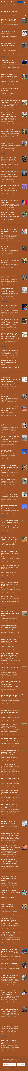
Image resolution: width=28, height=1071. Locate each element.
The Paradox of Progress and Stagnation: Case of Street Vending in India (9, 320)
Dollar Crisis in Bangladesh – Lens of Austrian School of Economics (8, 920)
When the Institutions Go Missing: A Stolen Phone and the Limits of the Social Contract (10, 173)
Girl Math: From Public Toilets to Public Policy (10, 20)
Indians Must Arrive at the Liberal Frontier (9, 822)
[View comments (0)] (8, 40)
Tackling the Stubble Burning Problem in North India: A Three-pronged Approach (10, 539)
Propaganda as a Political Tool (10, 425)
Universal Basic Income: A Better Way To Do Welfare (10, 696)
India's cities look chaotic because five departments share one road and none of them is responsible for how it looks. (10, 146)
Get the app (21, 1064)
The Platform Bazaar (8, 479)
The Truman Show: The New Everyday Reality (10, 277)
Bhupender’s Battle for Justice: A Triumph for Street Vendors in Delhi (9, 951)
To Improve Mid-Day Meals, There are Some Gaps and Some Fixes (10, 712)
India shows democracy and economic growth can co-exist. (8, 571)
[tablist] (8, 15)
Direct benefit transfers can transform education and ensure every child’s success (10, 730)
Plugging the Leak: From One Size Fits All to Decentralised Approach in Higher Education (10, 655)
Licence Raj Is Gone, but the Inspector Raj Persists (10, 130)
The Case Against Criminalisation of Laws (9, 451)
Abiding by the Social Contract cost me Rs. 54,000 (9, 177)
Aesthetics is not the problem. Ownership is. (9, 143)
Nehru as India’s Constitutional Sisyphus (9, 1025)
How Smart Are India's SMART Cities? (9, 32)
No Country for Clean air (10, 350)
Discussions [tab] (12, 15)
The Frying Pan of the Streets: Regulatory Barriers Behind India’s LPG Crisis (9, 159)
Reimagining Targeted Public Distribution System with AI (10, 892)
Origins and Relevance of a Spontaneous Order (10, 976)
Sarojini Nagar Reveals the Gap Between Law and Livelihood (9, 467)
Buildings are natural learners (9, 506)
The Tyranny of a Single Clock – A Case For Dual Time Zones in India (9, 334)
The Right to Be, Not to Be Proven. (9, 201)
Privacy (19, 1059)
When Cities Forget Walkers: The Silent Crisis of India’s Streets (10, 214)
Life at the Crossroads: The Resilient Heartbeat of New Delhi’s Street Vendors (9, 1009)
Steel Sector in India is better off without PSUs (10, 834)
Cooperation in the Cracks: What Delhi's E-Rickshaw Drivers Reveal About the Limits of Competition (9, 62)
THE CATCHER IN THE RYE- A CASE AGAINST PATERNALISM (10, 101)
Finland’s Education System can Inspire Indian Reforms (10, 766)
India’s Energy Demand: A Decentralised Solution (10, 779)
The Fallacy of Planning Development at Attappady (10, 964)
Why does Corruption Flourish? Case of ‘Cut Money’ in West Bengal (9, 861)
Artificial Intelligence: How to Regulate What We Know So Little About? (10, 522)
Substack (7, 1068)
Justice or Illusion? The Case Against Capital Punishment (10, 408)
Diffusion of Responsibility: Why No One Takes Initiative (10, 379)
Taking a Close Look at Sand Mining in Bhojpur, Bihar (9, 553)
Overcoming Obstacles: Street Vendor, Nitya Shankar (9, 878)
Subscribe (19, 2)
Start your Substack (10, 1064)
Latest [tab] (3, 15)
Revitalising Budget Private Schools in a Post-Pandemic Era (8, 992)
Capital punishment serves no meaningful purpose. (8, 413)
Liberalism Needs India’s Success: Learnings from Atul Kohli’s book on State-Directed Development (10, 567)
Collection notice (14, 1060)
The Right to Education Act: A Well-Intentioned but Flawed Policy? (9, 307)
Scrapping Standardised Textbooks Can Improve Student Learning (9, 627)
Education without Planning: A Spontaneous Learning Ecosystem (9, 289)
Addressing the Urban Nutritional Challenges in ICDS (10, 1042)
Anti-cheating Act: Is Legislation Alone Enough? (10, 597)
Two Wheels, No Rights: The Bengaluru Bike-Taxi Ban (9, 231)
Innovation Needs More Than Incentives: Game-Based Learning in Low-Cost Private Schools (9, 76)
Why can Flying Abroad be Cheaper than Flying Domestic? (10, 437)
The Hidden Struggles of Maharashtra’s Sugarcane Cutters (9, 792)
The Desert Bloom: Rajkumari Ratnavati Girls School (10, 613)
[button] (2, 4)
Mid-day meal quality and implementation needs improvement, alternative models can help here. (10, 716)
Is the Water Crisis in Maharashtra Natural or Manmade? (9, 806)
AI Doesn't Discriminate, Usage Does (10, 89)
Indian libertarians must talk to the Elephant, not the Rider (10, 260)
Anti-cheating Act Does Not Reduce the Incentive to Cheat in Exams (10, 682)
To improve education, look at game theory (9, 739)
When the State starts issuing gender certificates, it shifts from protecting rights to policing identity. (10, 204)
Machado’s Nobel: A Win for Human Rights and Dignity (9, 362)
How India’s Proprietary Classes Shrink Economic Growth (9, 669)
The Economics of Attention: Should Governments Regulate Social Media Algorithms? (10, 114)
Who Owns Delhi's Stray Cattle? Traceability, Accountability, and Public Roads (9, 45)
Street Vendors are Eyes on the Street (10, 395)
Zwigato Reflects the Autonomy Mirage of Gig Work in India (9, 641)
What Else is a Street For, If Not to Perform (9, 493)
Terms (22, 1059)
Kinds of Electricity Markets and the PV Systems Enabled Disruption (10, 847)
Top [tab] (7, 15)
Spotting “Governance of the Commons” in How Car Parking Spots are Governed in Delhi (9, 584)
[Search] (25, 15)
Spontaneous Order (9, 38)
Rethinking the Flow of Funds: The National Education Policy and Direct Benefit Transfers (10, 726)
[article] (14, 23)
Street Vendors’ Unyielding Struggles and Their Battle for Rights (10, 934)
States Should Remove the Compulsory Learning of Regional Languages (10, 752)
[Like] (2, 109)
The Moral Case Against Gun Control (9, 247)
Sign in (25, 2)
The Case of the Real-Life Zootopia (10, 186)
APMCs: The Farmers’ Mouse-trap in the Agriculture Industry (8, 906)
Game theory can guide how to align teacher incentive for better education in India (10, 742)
